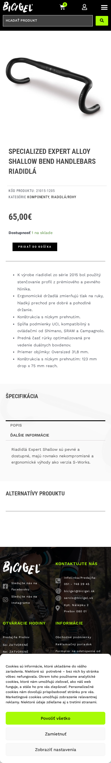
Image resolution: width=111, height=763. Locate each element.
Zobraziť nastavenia (55, 749)
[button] (104, 7)
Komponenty (38, 197)
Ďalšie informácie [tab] (29, 435)
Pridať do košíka (35, 246)
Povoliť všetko (55, 718)
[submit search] (102, 21)
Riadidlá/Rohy (63, 197)
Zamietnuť (55, 734)
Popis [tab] (16, 425)
